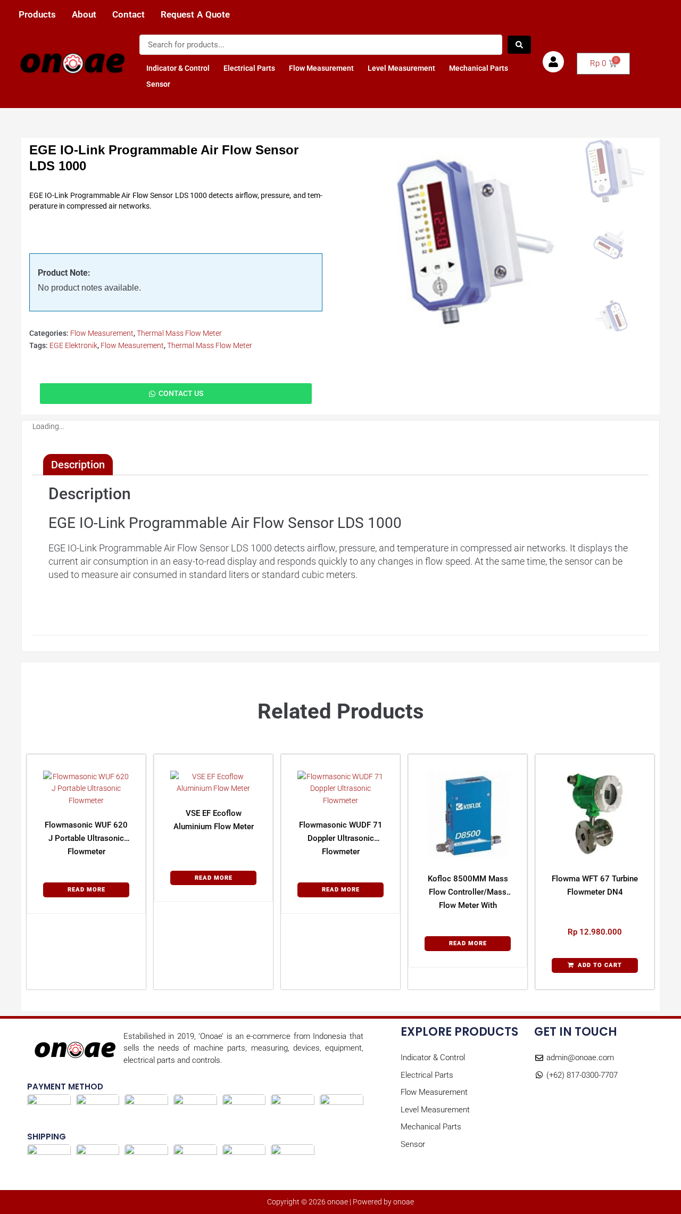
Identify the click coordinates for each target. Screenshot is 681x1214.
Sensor (158, 84)
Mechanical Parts (478, 68)
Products (37, 15)
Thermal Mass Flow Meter (179, 333)
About (84, 15)
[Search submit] (519, 45)
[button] (595, 965)
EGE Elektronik (73, 345)
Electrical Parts (249, 68)
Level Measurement (401, 68)
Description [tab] (78, 464)
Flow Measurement (321, 68)
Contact (128, 15)
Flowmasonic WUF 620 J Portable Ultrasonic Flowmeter (86, 838)
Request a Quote (195, 15)
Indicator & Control (178, 68)
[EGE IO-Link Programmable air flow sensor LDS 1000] (467, 243)
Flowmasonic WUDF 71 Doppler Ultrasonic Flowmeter (341, 838)
